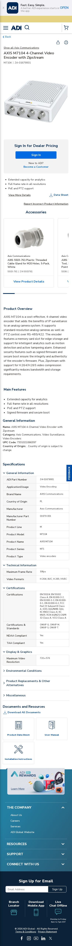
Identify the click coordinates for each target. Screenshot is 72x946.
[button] (69, 473)
